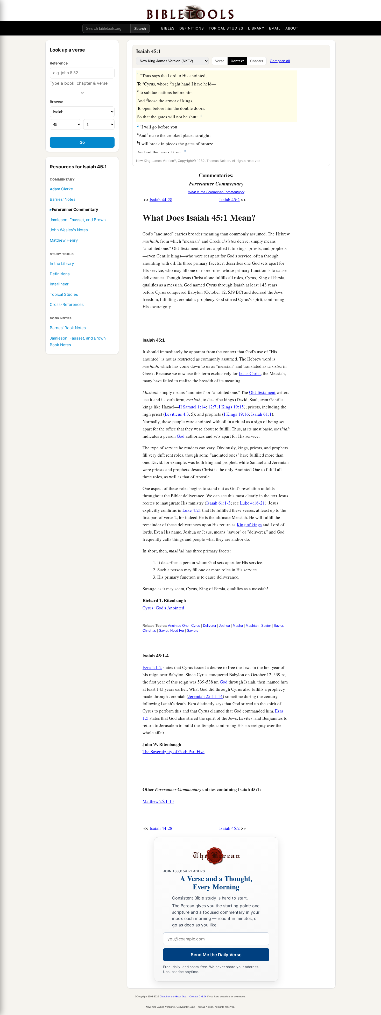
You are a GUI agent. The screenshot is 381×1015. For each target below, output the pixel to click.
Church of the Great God (173, 996)
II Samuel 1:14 (192, 407)
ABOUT (292, 28)
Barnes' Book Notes (68, 328)
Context (237, 61)
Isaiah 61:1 (261, 414)
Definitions (60, 273)
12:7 (212, 407)
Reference (59, 63)
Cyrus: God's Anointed (163, 608)
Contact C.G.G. (198, 996)
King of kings (249, 525)
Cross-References (67, 304)
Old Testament (262, 392)
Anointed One (178, 626)
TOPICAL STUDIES (226, 28)
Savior (266, 626)
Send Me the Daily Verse (216, 954)
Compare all (280, 61)
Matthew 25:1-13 (158, 801)
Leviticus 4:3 (177, 414)
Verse (219, 61)
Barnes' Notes (62, 199)
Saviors (192, 630)
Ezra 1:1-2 (152, 667)
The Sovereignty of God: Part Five (173, 751)
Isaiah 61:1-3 (218, 503)
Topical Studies (64, 294)
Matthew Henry (64, 240)
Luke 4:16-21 (252, 503)
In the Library (62, 263)
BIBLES (168, 28)
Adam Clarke (61, 188)
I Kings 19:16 (236, 414)
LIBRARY (256, 28)
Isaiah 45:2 (229, 200)
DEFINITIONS (191, 28)
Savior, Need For (171, 630)
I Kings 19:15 (231, 407)
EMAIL (275, 28)
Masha (238, 626)
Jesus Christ (250, 373)
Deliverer (209, 626)
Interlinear (59, 284)
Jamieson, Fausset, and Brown (78, 219)
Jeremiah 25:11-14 (205, 696)
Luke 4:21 (191, 510)
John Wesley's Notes (69, 230)
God (181, 436)
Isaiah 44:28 (161, 200)
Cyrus (195, 626)
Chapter (256, 61)
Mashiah (252, 626)
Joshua (225, 626)
